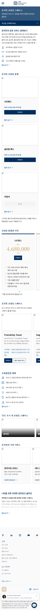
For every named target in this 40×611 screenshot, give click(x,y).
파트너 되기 (5, 551)
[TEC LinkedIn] (11, 535)
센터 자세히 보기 (19, 360)
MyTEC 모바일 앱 (7, 555)
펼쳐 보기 (5, 65)
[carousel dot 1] (19, 291)
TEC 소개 (5, 545)
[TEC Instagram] (20, 535)
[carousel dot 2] (21, 291)
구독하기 (20, 112)
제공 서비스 (6, 581)
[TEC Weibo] (37, 535)
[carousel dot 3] (22, 291)
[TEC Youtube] (28, 535)
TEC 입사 (5, 548)
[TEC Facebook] (3, 535)
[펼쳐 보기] (3, 3)
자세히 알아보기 (9, 480)
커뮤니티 (4, 561)
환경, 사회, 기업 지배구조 (9, 558)
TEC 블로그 (5, 570)
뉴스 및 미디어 (6, 574)
